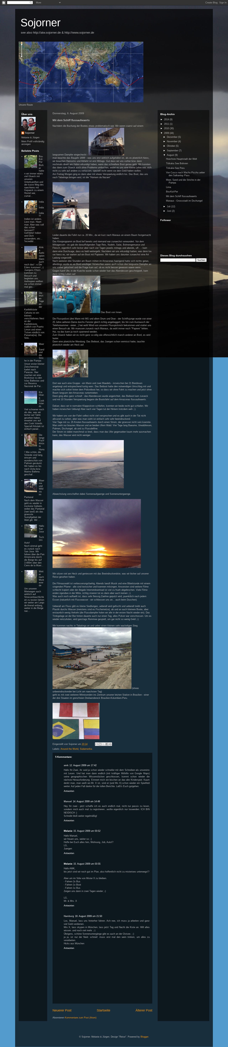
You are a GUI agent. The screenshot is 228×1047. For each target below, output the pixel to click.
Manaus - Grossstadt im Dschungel (184, 200)
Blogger (144, 1036)
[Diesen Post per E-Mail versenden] (97, 744)
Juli (169, 206)
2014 (167, 119)
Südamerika (86, 749)
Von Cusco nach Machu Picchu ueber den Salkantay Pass (185, 174)
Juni (169, 211)
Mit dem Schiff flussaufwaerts (181, 196)
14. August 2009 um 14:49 (86, 801)
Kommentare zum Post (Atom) (80, 1017)
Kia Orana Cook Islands (41, 399)
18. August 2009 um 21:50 (88, 916)
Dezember (172, 137)
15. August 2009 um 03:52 (86, 831)
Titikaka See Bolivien (177, 163)
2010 (167, 128)
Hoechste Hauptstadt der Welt (181, 159)
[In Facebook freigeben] (107, 744)
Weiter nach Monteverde (41, 578)
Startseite (103, 1010)
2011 (167, 124)
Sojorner (40, 23)
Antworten (69, 791)
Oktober (171, 146)
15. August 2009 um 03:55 (86, 863)
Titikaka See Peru (175, 168)
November (172, 141)
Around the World (69, 749)
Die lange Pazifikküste (41, 440)
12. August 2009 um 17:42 (83, 765)
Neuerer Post (62, 1010)
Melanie (68, 831)
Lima (168, 187)
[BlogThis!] (100, 744)
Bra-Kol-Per (41, 159)
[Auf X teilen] (103, 744)
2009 (167, 133)
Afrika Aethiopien (41, 251)
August (171, 155)
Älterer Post (144, 1010)
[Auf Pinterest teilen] (110, 744)
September (173, 150)
